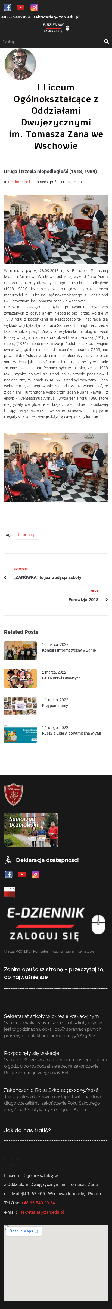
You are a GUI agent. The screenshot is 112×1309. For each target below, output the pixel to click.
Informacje (27, 534)
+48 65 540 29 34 (38, 1203)
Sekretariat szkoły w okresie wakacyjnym (51, 1016)
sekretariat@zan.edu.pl (56, 17)
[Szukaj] (53, 42)
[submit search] (106, 41)
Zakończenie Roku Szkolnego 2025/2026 (51, 1090)
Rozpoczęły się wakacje (31, 1053)
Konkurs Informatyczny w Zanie (69, 650)
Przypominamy (55, 705)
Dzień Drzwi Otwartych (61, 678)
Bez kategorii (19, 182)
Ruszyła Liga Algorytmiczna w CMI (71, 733)
